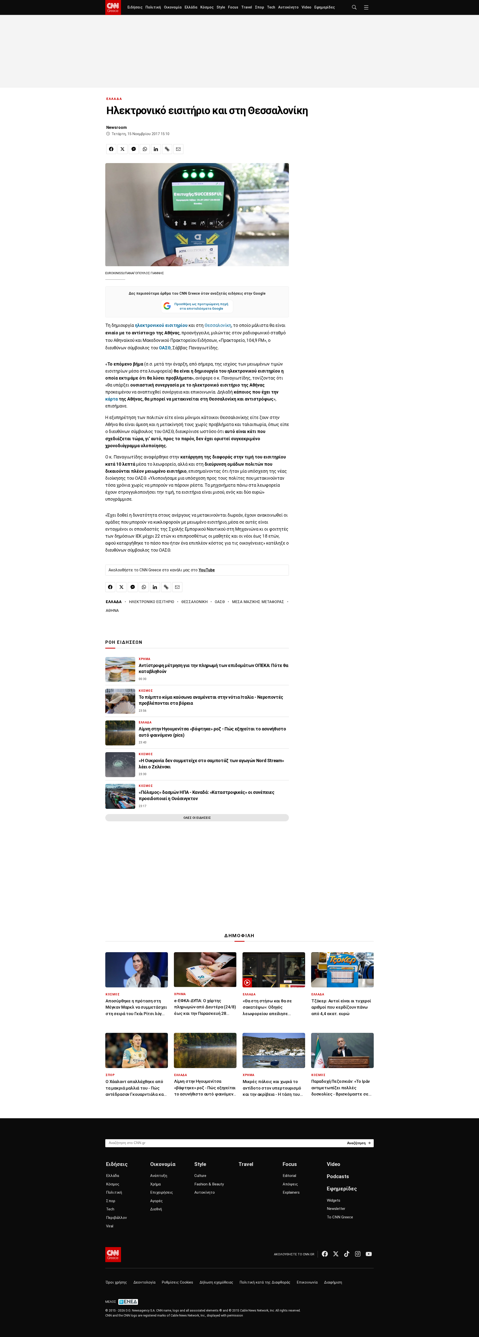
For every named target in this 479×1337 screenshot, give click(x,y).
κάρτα (111, 399)
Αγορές (156, 1201)
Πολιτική (153, 7)
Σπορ (259, 7)
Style (221, 7)
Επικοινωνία (307, 1282)
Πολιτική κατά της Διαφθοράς (265, 1282)
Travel (246, 7)
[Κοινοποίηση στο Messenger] (134, 149)
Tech (271, 7)
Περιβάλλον (116, 1217)
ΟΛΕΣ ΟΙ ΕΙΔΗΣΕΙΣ (197, 818)
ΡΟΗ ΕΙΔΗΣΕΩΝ (123, 642)
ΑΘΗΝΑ (112, 610)
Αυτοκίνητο (288, 7)
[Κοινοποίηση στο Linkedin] (156, 149)
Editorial (289, 1175)
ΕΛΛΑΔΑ (114, 99)
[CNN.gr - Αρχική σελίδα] (113, 1254)
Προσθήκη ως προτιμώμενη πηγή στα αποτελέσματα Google (201, 306)
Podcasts (338, 1176)
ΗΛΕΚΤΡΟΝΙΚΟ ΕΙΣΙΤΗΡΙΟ (151, 602)
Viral (109, 1226)
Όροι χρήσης (116, 1282)
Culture (200, 1175)
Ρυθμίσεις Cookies (177, 1282)
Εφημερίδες (324, 7)
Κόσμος (207, 7)
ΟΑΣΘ (165, 347)
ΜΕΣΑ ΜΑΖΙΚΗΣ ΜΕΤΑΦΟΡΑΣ (258, 602)
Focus (233, 7)
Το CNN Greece (340, 1217)
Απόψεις (290, 1184)
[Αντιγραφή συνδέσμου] (167, 149)
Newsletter (336, 1208)
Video (306, 7)
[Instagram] (358, 1254)
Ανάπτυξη (158, 1175)
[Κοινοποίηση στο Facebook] (111, 149)
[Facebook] (325, 1254)
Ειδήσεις (134, 7)
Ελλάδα (191, 7)
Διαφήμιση (333, 1282)
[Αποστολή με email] (178, 149)
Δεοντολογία (144, 1282)
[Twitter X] (336, 1254)
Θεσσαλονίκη (218, 325)
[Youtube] (369, 1254)
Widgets (333, 1200)
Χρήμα (155, 1184)
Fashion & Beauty (209, 1184)
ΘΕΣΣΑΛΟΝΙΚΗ (194, 602)
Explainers (291, 1192)
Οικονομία (173, 7)
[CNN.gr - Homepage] (113, 7)
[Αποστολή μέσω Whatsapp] (145, 149)
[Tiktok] (347, 1254)
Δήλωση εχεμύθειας (216, 1282)
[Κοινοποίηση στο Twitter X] (122, 149)
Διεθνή (156, 1209)
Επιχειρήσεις (161, 1192)
